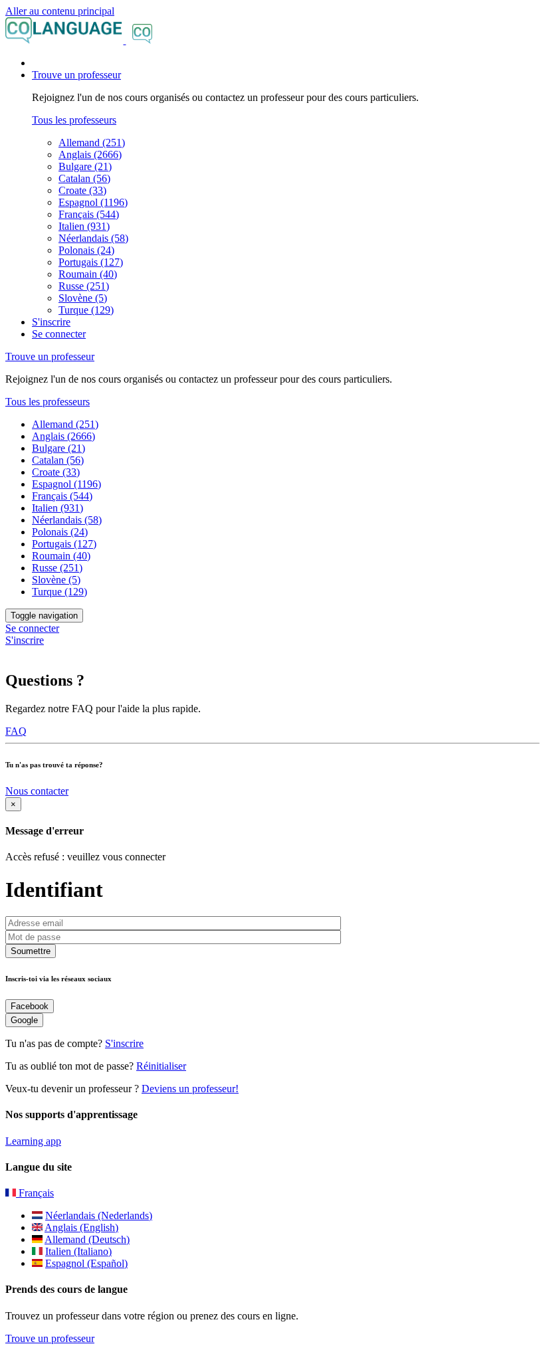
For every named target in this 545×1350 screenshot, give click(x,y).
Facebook (30, 1006)
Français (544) (88, 214)
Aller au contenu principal (59, 11)
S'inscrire (51, 322)
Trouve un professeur (49, 1338)
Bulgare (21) (85, 166)
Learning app (33, 1141)
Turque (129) (86, 310)
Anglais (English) (81, 1227)
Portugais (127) (90, 262)
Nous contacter (36, 791)
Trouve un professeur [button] (76, 74)
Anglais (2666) (90, 154)
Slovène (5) (82, 298)
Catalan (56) (84, 178)
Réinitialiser (161, 1066)
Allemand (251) (91, 142)
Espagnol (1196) (93, 202)
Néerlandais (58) (93, 238)
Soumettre (31, 951)
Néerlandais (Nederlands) (98, 1215)
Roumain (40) (87, 274)
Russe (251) (83, 286)
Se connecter (59, 333)
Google (24, 1020)
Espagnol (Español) (86, 1263)
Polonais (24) (86, 250)
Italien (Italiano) (78, 1251)
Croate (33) (82, 190)
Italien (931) (84, 226)
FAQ (16, 731)
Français (35, 1193)
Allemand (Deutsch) (87, 1239)
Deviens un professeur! (190, 1088)
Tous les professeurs (74, 120)
